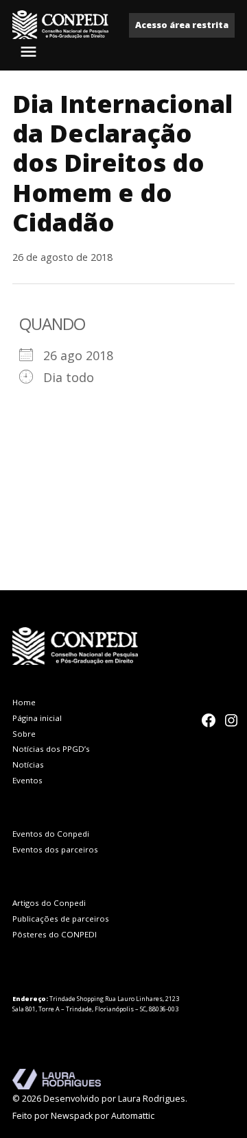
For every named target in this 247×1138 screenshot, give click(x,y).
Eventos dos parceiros (55, 849)
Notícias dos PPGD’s (51, 749)
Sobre (24, 734)
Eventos (27, 780)
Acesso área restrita (181, 25)
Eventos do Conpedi (50, 834)
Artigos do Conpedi (49, 903)
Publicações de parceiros (60, 918)
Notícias (28, 764)
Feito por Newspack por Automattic (83, 1116)
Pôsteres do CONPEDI (54, 934)
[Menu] (30, 52)
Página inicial (37, 718)
